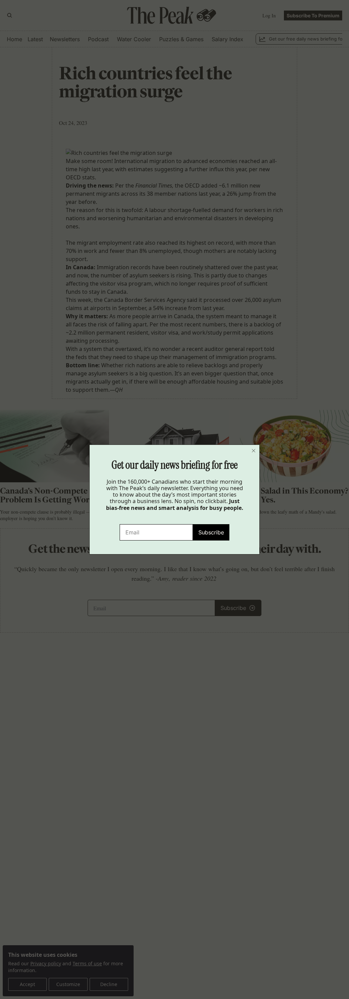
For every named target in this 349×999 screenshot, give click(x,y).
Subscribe (211, 532)
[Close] (253, 450)
